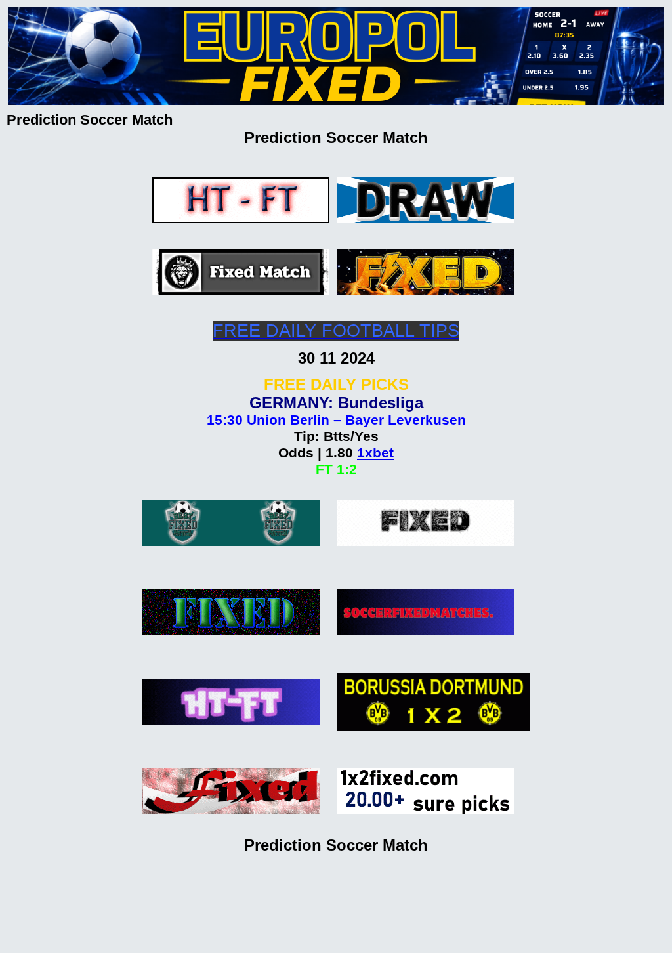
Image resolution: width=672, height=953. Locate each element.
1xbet (375, 453)
